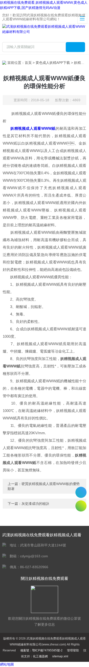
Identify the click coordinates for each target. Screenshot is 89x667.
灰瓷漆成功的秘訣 (35, 504)
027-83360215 (81, 492)
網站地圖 (7, 664)
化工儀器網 (40, 656)
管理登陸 (73, 650)
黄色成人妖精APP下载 (53, 63)
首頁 (28, 63)
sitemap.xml (60, 656)
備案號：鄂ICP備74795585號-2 (41, 650)
